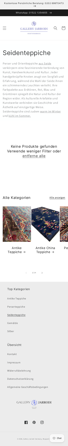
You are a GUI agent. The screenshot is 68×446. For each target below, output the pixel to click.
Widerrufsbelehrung (19, 371)
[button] (5, 28)
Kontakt (12, 354)
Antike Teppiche (15, 250)
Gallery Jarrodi (29, 439)
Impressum (13, 362)
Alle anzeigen (57, 197)
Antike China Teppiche (45, 250)
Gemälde (12, 323)
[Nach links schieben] (26, 273)
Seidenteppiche (16, 315)
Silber (10, 331)
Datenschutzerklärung (20, 379)
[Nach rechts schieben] (42, 273)
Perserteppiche (16, 307)
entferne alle (34, 156)
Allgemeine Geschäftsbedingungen (27, 387)
